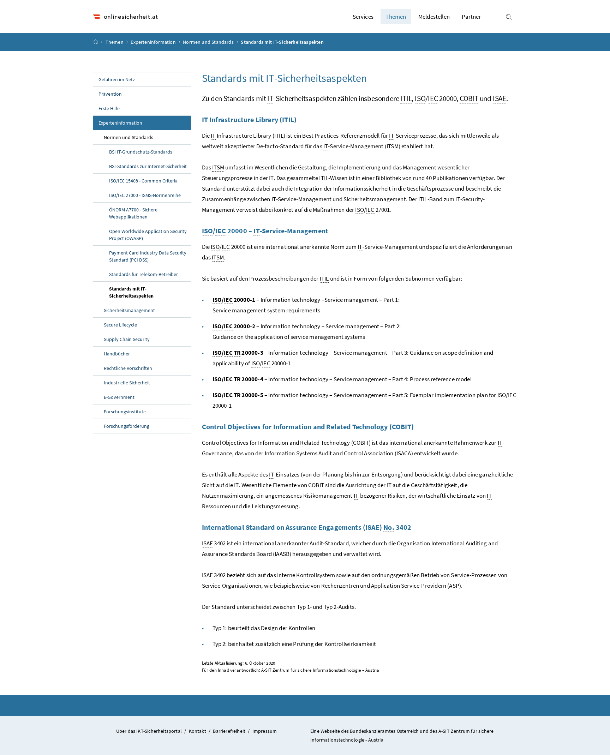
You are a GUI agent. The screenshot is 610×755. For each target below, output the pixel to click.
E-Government (119, 397)
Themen (115, 42)
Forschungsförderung (126, 426)
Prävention (110, 94)
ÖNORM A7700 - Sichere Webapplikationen (133, 213)
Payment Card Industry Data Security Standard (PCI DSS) (147, 256)
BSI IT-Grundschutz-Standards (140, 152)
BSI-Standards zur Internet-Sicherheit (148, 166)
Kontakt (197, 731)
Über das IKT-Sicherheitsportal (149, 731)
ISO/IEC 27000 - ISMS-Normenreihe (145, 195)
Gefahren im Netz (116, 79)
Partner (471, 16)
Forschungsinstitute (125, 411)
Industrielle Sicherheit (127, 382)
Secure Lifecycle (120, 325)
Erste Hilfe (109, 108)
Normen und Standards (209, 42)
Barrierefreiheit (229, 731)
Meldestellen (434, 16)
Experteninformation (154, 42)
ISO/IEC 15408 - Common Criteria (143, 181)
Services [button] (363, 16)
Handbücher (117, 353)
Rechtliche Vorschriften (128, 368)
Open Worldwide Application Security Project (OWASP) (148, 234)
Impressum (264, 731)
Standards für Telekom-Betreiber (143, 274)
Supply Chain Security (127, 339)
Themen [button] (395, 16)
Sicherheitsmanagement (129, 310)
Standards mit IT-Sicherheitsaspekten (147, 292)
